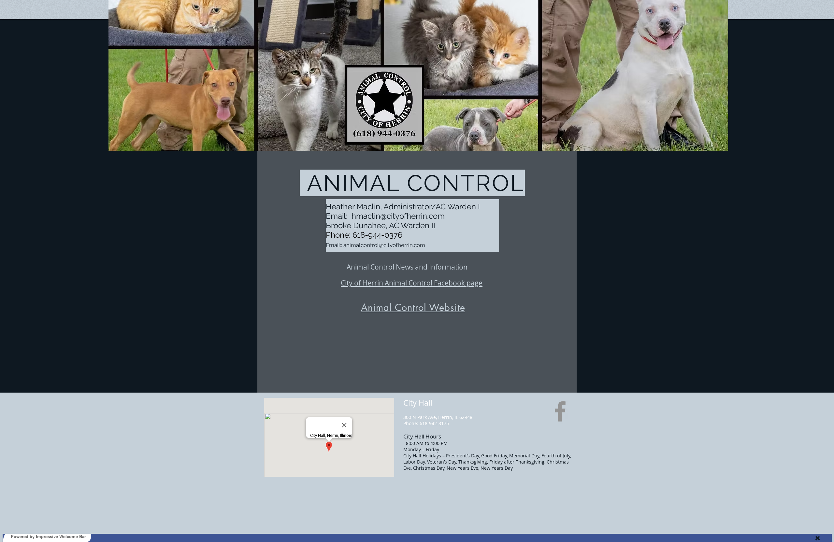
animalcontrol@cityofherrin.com (384, 245)
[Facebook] (560, 411)
